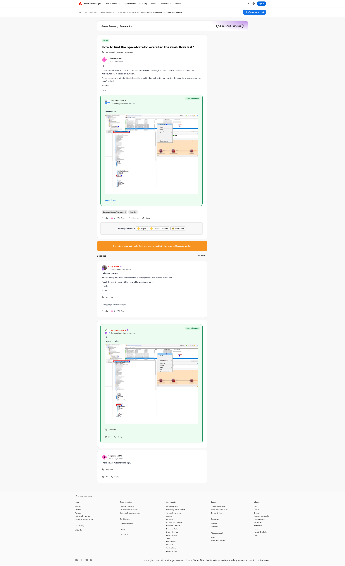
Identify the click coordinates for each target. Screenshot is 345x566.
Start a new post (170, 246)
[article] (151, 289)
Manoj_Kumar (113, 266)
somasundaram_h (118, 100)
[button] (254, 12)
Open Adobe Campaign (231, 26)
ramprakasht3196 (115, 58)
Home (79, 12)
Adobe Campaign (106, 12)
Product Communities (91, 12)
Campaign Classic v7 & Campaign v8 (127, 12)
